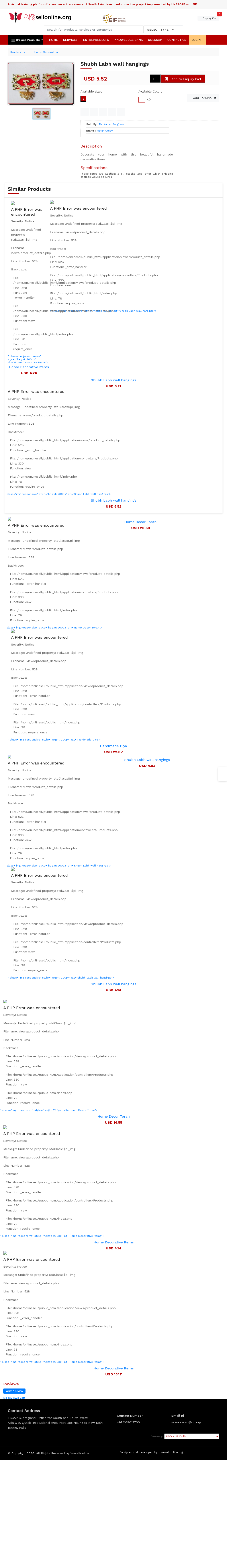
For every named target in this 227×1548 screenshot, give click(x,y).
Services (70, 39)
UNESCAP (155, 39)
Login (197, 39)
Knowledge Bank (128, 39)
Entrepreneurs (96, 39)
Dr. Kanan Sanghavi (111, 124)
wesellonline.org (172, 1452)
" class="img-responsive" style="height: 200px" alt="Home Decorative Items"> (58, 1184)
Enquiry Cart (210, 18)
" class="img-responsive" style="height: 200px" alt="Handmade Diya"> (65, 688)
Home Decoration (46, 52)
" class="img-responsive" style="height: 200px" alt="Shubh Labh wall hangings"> (62, 442)
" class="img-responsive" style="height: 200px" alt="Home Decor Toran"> (62, 576)
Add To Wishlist (204, 98)
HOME (53, 39)
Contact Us (176, 39)
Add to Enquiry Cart (186, 79)
